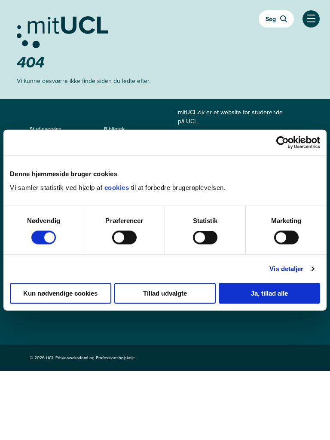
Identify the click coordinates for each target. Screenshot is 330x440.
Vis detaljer (286, 268)
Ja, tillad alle (269, 292)
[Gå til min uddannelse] (165, 30)
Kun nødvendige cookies (60, 292)
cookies (117, 187)
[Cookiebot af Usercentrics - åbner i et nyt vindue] (282, 142)
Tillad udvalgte (165, 292)
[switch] (124, 237)
